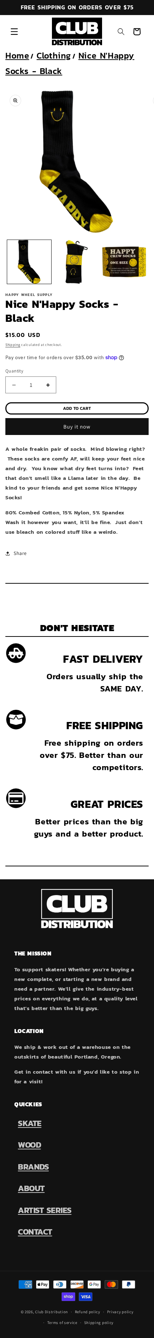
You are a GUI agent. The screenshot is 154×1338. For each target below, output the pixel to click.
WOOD (29, 1145)
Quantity (14, 371)
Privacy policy (120, 1311)
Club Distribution (51, 1311)
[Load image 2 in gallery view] (77, 262)
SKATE (30, 1123)
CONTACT (35, 1232)
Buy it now (77, 426)
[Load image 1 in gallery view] (29, 262)
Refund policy (87, 1311)
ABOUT (31, 1188)
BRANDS (33, 1167)
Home (17, 55)
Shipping (12, 344)
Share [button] (20, 553)
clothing (54, 55)
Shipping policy (99, 1322)
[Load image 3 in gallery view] (124, 262)
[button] (14, 32)
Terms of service (62, 1322)
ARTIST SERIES (45, 1210)
